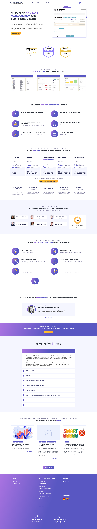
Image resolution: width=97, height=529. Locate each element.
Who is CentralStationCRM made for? (34, 351)
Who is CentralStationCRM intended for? (35, 385)
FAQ (38, 2)
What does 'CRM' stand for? (32, 370)
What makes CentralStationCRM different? (36, 380)
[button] (28, 3)
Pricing (34, 2)
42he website (42, 506)
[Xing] (66, 481)
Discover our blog (48, 467)
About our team (42, 486)
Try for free (83, 2)
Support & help (42, 481)
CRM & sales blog (42, 483)
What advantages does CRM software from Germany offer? (39, 400)
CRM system (14, 481)
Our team (63, 228)
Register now (48, 332)
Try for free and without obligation (48, 181)
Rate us (40, 495)
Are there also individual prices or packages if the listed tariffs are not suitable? (44, 405)
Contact (40, 490)
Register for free (16, 33)
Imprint (40, 498)
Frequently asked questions (45, 488)
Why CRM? (28, 375)
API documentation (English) (45, 493)
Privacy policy (45, 496)
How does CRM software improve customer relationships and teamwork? (43, 395)
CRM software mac (16, 483)
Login (77, 2)
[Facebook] (68, 481)
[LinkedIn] (63, 481)
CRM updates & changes (44, 485)
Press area (41, 491)
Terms (40, 496)
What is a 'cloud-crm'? (31, 390)
